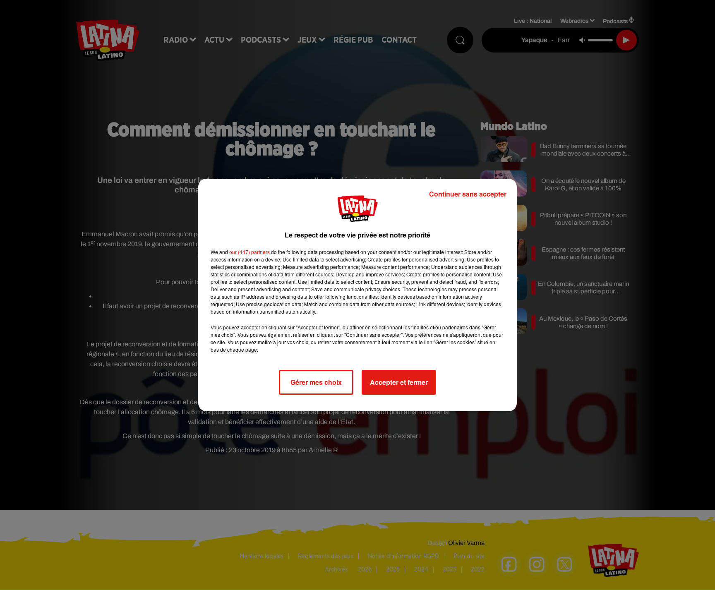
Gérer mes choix (316, 382)
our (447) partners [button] (249, 251)
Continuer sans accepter (467, 194)
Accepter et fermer (399, 382)
